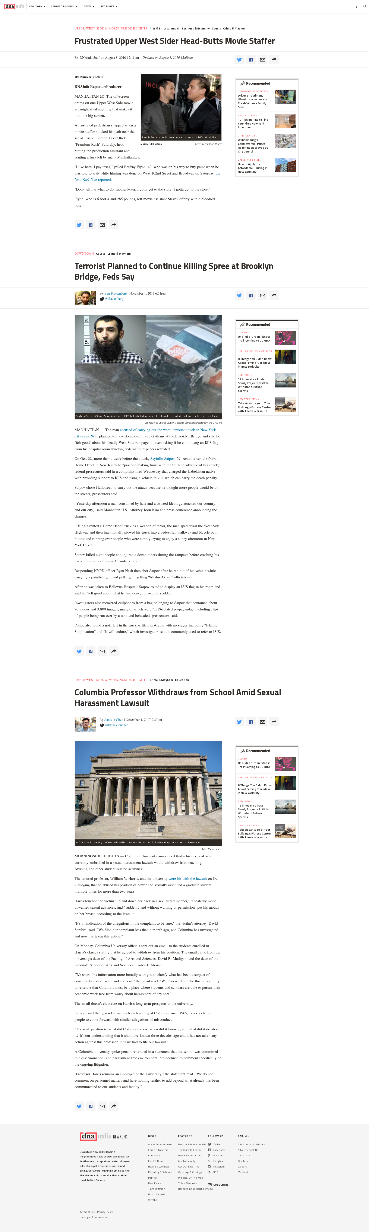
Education (182, 680)
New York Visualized (189, 1155)
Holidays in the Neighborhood (195, 1189)
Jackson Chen (113, 719)
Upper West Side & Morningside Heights (111, 28)
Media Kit (243, 1172)
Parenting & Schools (159, 1172)
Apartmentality (186, 1161)
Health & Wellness (158, 1167)
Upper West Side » (250, 159)
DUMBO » (243, 332)
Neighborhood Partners (251, 1144)
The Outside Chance (190, 1150)
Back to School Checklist (192, 1144)
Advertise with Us (248, 1150)
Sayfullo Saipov (162, 458)
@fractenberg (114, 298)
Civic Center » (247, 135)
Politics (152, 1178)
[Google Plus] (209, 1161)
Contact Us (244, 1155)
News (88, 6)
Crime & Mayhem (234, 28)
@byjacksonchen (116, 725)
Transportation (156, 1189)
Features (107, 6)
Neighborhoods (63, 6)
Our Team (243, 1161)
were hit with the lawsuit (188, 878)
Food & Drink (155, 1161)
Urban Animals (156, 1194)
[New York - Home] (14, 6)
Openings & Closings (190, 1172)
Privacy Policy (105, 1212)
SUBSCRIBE (221, 1185)
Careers (242, 1167)
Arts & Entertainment (164, 28)
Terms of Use (87, 1212)
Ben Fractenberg (115, 293)
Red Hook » (245, 374)
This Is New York (187, 1183)
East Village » (247, 115)
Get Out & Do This (188, 1167)
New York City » (248, 398)
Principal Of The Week (191, 1178)
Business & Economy (196, 28)
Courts (216, 28)
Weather (153, 1200)
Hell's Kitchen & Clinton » (255, 353)
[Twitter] (209, 1144)
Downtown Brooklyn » (253, 91)
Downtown (84, 253)
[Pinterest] (209, 1155)
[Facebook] (209, 1150)
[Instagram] (209, 1167)
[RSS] (209, 1172)
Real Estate (154, 1183)
